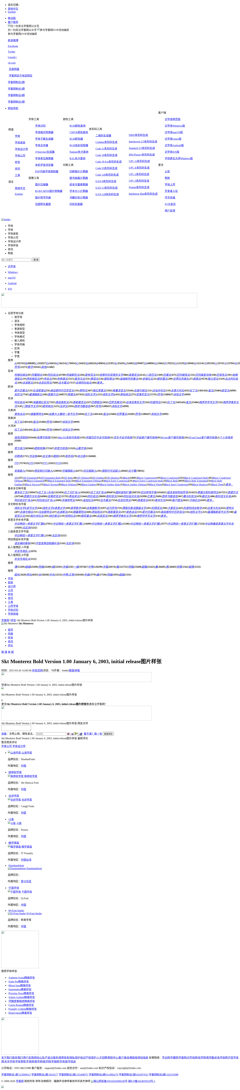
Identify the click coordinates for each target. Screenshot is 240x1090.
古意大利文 (177, 390)
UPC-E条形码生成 (139, 167)
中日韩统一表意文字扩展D (107, 523)
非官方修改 (60, 448)
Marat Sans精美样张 (20, 985)
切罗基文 (122, 414)
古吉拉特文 (45, 382)
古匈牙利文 (158, 390)
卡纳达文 (194, 500)
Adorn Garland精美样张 (22, 997)
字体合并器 (41, 145)
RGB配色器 (76, 138)
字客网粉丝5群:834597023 (133, 1074)
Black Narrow (32, 484)
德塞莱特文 (36, 414)
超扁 (121, 574)
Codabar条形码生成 (106, 142)
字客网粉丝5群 (16, 101)
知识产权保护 (88, 1057)
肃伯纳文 (97, 512)
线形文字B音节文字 (25, 508)
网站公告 (39, 1057)
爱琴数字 (76, 508)
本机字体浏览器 (44, 165)
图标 (55, 456)
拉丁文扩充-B (98, 492)
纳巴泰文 (54, 515)
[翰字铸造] (14, 846)
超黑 (191, 566)
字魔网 (174, 1057)
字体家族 (20, 142)
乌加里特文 (44, 512)
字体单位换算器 (44, 158)
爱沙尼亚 (26, 881)
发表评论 (108, 734)
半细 (65, 566)
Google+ (12, 57)
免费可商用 (43, 437)
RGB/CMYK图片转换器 (48, 191)
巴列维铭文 (183, 374)
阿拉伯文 (53, 374)
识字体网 (192, 1057)
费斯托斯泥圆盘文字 (134, 508)
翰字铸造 (14, 842)
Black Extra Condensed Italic (148, 480)
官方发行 (19, 448)
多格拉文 (147, 378)
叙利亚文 (111, 496)
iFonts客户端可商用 (172, 437)
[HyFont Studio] (17, 913)
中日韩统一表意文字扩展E (145, 523)
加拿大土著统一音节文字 (63, 414)
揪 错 (4, 652)
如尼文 (18, 394)
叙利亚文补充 (223, 496)
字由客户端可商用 (146, 437)
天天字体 (9, 1061)
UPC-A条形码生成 (139, 161)
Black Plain (155, 484)
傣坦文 (94, 378)
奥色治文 (19, 414)
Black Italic (172, 480)
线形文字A (91, 394)
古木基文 (63, 382)
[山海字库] (14, 752)
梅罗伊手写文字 (208, 402)
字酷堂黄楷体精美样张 (22, 1001)
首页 (10, 629)
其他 (43, 367)
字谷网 (166, 1057)
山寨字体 (80, 448)
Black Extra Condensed (116, 480)
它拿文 (151, 496)
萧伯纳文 (125, 394)
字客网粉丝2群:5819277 (44, 1074)
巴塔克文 (221, 374)
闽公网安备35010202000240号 (111, 1081)
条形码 (69, 456)
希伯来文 (74, 496)
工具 (17, 175)
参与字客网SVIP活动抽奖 (22, 33)
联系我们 (17, 1057)
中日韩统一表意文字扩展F (183, 523)
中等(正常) (69, 574)
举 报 (11, 652)
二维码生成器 (103, 135)
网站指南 (143, 1057)
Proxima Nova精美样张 (21, 993)
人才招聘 (102, 1057)
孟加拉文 (88, 500)
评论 (10, 645)
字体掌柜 (20, 1061)
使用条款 (64, 1057)
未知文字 (178, 394)
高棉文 (197, 378)
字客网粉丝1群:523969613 (16, 1074)
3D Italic (68, 477)
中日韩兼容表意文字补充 (219, 523)
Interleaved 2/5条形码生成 (143, 141)
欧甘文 (225, 390)
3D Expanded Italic (50, 477)
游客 (4, 733)
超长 (17, 574)
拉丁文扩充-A (72, 492)
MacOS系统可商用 (68, 437)
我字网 (38, 1061)
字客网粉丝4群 (16, 95)
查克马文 (79, 378)
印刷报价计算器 (79, 171)
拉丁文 (193, 390)
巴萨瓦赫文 (115, 402)
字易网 (30, 1061)
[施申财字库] (16, 776)
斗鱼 (11, 819)
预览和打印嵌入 (43, 470)
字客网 (5, 620)
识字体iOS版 (172, 151)
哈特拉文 (70, 515)
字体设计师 (21, 149)
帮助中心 (113, 1057)
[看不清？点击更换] (75, 734)
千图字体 (14, 887)
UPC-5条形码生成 (139, 180)
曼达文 (206, 496)
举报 (77, 670)
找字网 (202, 1057)
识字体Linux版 (173, 138)
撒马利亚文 (189, 496)
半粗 (105, 566)
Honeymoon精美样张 (20, 1012)
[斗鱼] (12, 823)
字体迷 (72, 1061)
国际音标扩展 (123, 492)
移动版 (12, 18)
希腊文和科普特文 (207, 492)
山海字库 (27, 752)
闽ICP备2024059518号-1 (141, 1081)
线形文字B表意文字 (53, 508)
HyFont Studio (16, 910)
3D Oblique (83, 477)
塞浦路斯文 (35, 394)
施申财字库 (15, 772)
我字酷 (210, 1057)
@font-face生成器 (45, 151)
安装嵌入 (19, 470)
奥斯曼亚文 (79, 402)
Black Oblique (68, 484)
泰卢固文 (177, 500)
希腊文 (71, 394)
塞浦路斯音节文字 (218, 512)
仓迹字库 (14, 795)
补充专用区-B (22, 559)
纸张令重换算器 (79, 184)
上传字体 (13, 606)
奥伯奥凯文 (62, 402)
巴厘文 (167, 374)
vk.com (12, 62)
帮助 (167, 178)
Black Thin (217, 484)
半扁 (86, 574)
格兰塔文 (213, 378)
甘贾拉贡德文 (181, 378)
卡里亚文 (173, 508)
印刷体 (18, 456)
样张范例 (37, 670)
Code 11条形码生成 (106, 148)
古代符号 (111, 508)
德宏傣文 (109, 378)
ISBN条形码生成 (138, 135)
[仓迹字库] (14, 799)
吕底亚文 (102, 515)
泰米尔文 (160, 500)
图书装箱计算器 (79, 178)
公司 (10, 590)
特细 (41, 566)
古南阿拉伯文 (83, 382)
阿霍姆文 (37, 374)
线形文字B (109, 394)
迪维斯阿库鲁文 (129, 378)
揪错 (71, 670)
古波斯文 (28, 382)
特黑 (179, 566)
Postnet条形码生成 (139, 187)
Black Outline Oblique (134, 484)
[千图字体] (14, 891)
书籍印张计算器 (79, 197)
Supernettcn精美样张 (20, 989)
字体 (17, 136)
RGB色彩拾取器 (79, 145)
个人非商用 (226, 437)
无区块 (26, 527)
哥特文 (83, 390)
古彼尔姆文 (140, 390)
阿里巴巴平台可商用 (97, 437)
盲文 (210, 390)
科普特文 (155, 402)
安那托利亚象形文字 (111, 374)
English (12, 11)
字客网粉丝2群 (16, 82)
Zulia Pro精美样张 (19, 981)
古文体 (46, 456)
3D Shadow (113, 477)
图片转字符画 (43, 197)
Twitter (11, 51)
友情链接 (132, 1057)
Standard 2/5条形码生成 (142, 148)
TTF (16, 463)
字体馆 (63, 1061)
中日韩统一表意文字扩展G (29, 535)
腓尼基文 (162, 378)
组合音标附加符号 (177, 492)
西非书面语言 (82, 406)
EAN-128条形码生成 (107, 194)
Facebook (13, 46)
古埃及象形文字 (135, 402)
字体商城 (13, 613)
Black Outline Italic (110, 484)
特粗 (131, 566)
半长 (52, 574)
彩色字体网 (221, 1057)
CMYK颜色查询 (79, 132)
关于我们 (6, 1057)
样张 (17, 162)
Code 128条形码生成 (107, 174)
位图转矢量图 (43, 204)
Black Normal (51, 484)
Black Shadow (199, 484)
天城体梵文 (68, 500)
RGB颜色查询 (78, 125)
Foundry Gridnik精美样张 (23, 1009)
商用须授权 (20, 437)
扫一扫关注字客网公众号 (22, 30)
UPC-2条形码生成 (139, 174)
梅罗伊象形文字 (122, 515)
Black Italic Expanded (196, 480)
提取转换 (39, 448)
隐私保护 (75, 1057)
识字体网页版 (172, 119)
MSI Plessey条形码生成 (142, 154)
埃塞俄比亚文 (41, 402)
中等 (90, 566)
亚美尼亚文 (142, 394)
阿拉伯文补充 (131, 496)
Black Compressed (146, 477)
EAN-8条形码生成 (106, 181)
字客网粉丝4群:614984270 (103, 1074)
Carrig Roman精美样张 (21, 1005)
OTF (30, 463)
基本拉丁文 (20, 492)
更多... (100, 382)
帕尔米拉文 (36, 515)
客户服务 (13, 22)
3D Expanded (30, 477)
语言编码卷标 (22, 543)
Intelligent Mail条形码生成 (143, 193)
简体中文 (13, 8)
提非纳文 (47, 406)
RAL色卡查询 (77, 158)
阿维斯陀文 (72, 374)
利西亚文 (157, 508)
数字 (30, 367)
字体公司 (20, 155)
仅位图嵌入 (89, 470)
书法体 (33, 456)
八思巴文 (151, 374)
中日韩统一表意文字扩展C (68, 523)
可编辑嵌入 (68, 470)
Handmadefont (16, 865)
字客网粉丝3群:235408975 (73, 1074)
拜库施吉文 (33, 378)
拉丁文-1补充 (45, 492)
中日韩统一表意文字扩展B (29, 523)
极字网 (47, 1061)
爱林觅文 (90, 374)
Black (126, 477)
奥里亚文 (134, 374)
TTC (45, 463)
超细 (27, 566)
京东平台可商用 (123, 437)
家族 (10, 582)
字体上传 (170, 184)
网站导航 (13, 108)
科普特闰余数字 (193, 508)
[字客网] (5, 219)
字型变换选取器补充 (47, 543)
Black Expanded (35, 480)
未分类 (81, 456)
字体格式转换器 (44, 132)
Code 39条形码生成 (106, 155)
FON (58, 463)
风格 (10, 633)
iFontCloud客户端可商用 (203, 437)
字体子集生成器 (44, 138)
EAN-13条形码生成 (107, 187)
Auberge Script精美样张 (22, 977)
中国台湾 (26, 859)
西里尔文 (53, 394)
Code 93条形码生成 (106, 168)
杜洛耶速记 (39, 390)
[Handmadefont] (17, 868)
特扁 (109, 574)
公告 (167, 171)
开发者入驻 (171, 191)
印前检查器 (76, 204)
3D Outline (98, 477)
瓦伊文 (64, 406)
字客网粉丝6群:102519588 (163, 1074)
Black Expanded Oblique (88, 480)
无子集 (132, 470)
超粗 (144, 566)
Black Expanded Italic (59, 480)
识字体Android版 (174, 145)
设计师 (12, 586)
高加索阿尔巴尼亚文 (62, 390)
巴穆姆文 (96, 402)
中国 (23, 765)
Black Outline (89, 484)
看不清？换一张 (93, 733)
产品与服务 (51, 1057)
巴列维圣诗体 (203, 374)
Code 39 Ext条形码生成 (109, 161)
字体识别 (40, 125)
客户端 (122, 1057)
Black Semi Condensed (176, 484)
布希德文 (62, 378)
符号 (17, 367)
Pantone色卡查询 (79, 151)
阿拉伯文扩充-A (46, 500)
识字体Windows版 (175, 125)
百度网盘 (14, 69)
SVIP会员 (170, 204)
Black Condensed (170, 477)
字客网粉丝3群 (16, 88)
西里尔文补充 (32, 496)
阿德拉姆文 (20, 374)
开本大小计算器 (79, 191)
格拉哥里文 (99, 390)
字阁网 (55, 1061)
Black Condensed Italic (196, 477)
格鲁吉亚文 (119, 390)
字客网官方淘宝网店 (20, 75)
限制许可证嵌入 (111, 470)
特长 (29, 574)
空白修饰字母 (148, 492)
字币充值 (170, 197)
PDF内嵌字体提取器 (46, 171)
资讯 (17, 168)
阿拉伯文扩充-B (23, 500)
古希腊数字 (93, 508)
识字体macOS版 (174, 132)
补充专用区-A (22, 551)
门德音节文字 (30, 406)
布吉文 (48, 378)
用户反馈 (170, 210)
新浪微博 (13, 40)
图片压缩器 (41, 184)
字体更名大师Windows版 (179, 158)
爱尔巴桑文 (20, 390)
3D (16, 477)
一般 (76, 566)
